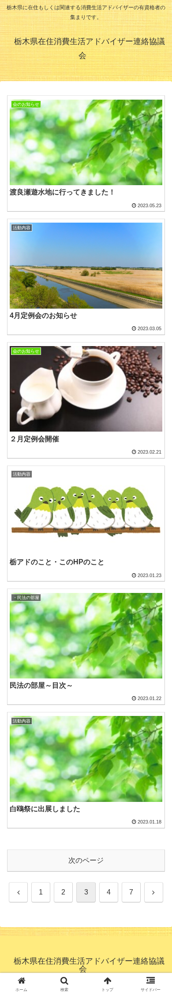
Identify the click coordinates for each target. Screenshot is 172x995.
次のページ (86, 860)
